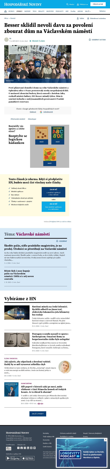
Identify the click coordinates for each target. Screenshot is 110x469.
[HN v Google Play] (13, 458)
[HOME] (5, 11)
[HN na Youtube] (34, 448)
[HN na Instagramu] (25, 448)
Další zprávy (38, 414)
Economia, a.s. (19, 436)
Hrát (42, 142)
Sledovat (33, 112)
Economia (46, 440)
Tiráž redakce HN (48, 436)
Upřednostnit (48, 112)
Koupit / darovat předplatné (92, 433)
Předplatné (98, 4)
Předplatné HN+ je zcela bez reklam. (60, 221)
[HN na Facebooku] (22, 448)
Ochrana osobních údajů (68, 433)
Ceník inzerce (47, 446)
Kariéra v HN (47, 443)
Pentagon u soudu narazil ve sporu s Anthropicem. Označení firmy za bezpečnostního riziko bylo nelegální (51, 336)
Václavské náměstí (33, 234)
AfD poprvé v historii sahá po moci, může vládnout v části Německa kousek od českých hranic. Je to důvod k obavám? (43, 389)
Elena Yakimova (10, 358)
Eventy (85, 436)
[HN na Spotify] (31, 448)
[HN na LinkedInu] (28, 448)
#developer (32, 119)
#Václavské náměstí (18, 119)
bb (10, 38)
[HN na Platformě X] (18, 448)
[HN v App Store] (28, 458)
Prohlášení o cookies (66, 436)
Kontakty (46, 433)
